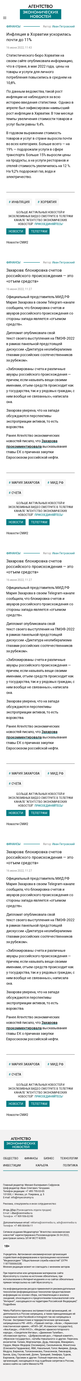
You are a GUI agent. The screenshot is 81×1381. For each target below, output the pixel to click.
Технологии (69, 1158)
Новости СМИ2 (17, 242)
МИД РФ (57, 482)
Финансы (13, 26)
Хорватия (48, 202)
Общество (10, 1158)
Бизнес (49, 1158)
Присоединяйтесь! (49, 224)
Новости (16, 231)
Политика (70, 1165)
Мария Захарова (25, 482)
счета (16, 493)
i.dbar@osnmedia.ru (21, 1213)
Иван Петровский (63, 26)
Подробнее (9, 1304)
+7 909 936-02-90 (23, 1216)
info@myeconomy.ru (22, 1197)
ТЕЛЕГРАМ (39, 231)
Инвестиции (12, 1165)
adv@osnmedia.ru (67, 1222)
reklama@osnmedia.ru (42, 1222)
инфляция (20, 202)
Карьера (42, 1165)
